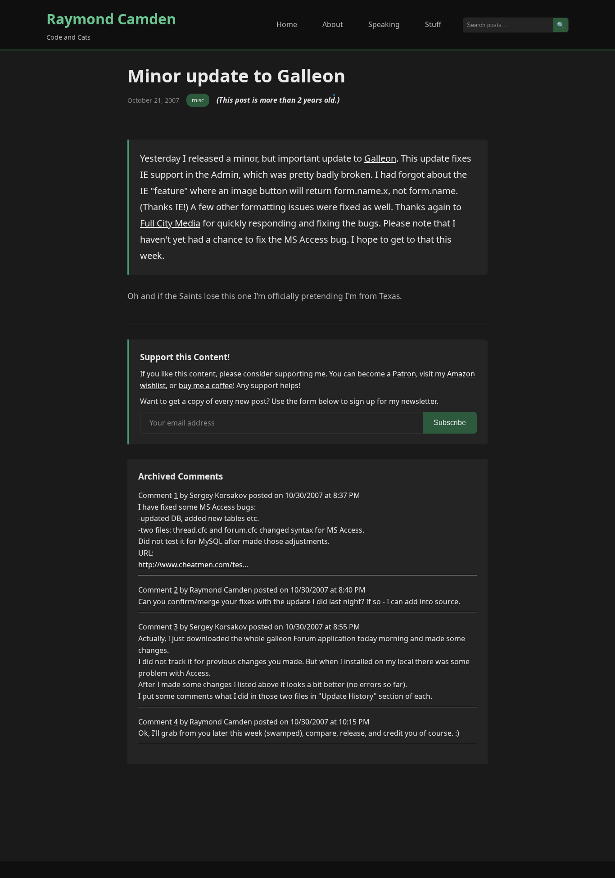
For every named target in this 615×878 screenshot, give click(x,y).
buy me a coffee (206, 385)
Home (286, 24)
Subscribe (450, 422)
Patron (404, 374)
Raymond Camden (111, 18)
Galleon (380, 158)
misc (198, 100)
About (332, 24)
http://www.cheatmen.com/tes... (193, 565)
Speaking (384, 24)
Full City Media (170, 223)
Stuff (433, 24)
